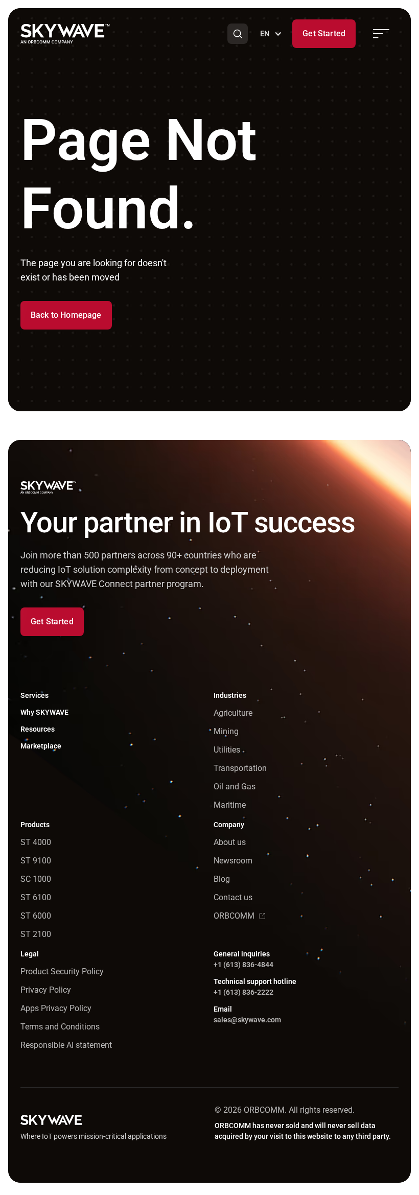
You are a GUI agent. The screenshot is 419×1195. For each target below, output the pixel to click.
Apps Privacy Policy (55, 1008)
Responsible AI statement (66, 1045)
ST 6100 (35, 897)
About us (230, 842)
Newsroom (233, 860)
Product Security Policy (62, 971)
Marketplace (40, 746)
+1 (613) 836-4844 (243, 964)
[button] (237, 34)
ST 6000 (35, 916)
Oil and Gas (234, 786)
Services (34, 695)
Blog (222, 879)
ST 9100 (35, 860)
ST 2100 (35, 934)
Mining (226, 731)
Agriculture (233, 713)
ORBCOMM (234, 916)
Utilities (227, 750)
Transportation (240, 768)
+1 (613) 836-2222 (243, 992)
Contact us (233, 897)
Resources (37, 729)
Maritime (230, 805)
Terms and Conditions (60, 1027)
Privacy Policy (45, 990)
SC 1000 (35, 879)
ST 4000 (35, 842)
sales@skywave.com (247, 1020)
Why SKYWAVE (44, 712)
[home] (65, 34)
